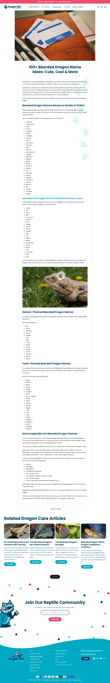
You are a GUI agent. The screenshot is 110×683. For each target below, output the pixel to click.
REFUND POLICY (59, 656)
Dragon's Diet (37, 680)
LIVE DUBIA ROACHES (35, 653)
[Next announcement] (85, 2)
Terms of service (66, 680)
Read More (9, 564)
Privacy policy (56, 680)
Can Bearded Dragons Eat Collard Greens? (41, 543)
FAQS (56, 659)
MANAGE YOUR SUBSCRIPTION (63, 665)
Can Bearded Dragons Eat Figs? (66, 543)
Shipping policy (77, 680)
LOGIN (85, 658)
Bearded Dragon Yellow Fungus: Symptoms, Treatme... (92, 544)
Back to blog (56, 509)
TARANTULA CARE (34, 665)
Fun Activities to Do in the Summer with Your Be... (16, 543)
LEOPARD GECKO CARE (36, 662)
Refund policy (47, 680)
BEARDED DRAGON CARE (36, 656)
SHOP (31, 651)
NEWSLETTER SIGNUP (60, 662)
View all (55, 577)
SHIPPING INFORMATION (61, 651)
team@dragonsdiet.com (66, 498)
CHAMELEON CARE (34, 659)
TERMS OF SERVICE (60, 653)
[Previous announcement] (24, 2)
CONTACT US (33, 670)
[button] (46, 7)
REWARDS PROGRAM (35, 668)
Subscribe (55, 619)
